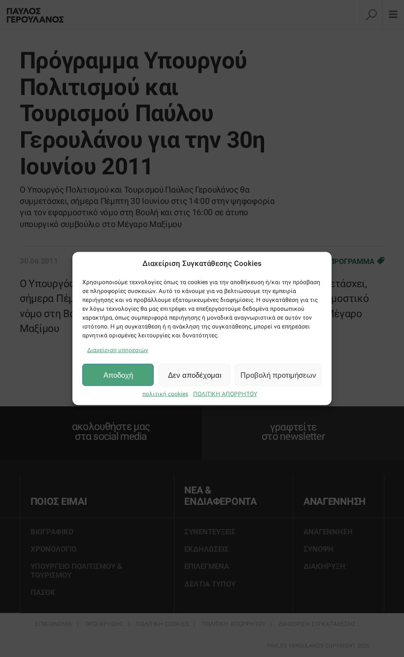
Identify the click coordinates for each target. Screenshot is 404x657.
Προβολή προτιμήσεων (278, 374)
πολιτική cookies (165, 394)
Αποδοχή (118, 374)
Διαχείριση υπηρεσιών (117, 350)
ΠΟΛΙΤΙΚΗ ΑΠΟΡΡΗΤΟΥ (225, 394)
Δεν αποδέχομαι (194, 374)
